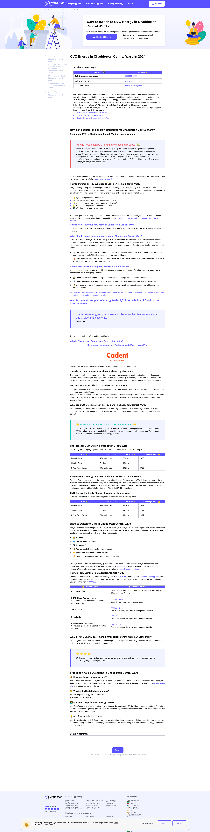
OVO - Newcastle (91, 809)
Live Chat (128, 81)
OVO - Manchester (111, 800)
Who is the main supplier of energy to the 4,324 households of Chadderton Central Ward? (57, 68)
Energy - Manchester (71, 803)
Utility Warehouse (111, 805)
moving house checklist (103, 179)
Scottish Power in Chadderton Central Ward (93, 118)
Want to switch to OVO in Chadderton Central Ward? (56, 86)
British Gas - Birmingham (93, 803)
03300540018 (122, 566)
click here (144, 755)
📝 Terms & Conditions (134, 814)
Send (117, 750)
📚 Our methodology (133, 805)
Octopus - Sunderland (92, 805)
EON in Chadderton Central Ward (90, 115)
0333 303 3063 (121, 577)
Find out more (103, 37)
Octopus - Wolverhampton (93, 807)
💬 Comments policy (133, 816)
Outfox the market (111, 802)
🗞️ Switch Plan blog (133, 800)
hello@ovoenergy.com (133, 86)
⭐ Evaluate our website (134, 809)
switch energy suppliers (129, 569)
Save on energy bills (94, 4)
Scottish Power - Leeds (72, 805)
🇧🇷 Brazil (130, 831)
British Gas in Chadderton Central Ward (92, 113)
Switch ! (158, 4)
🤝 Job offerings (132, 807)
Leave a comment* (79, 734)
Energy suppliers (74, 4)
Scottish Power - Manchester (73, 809)
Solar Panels (109, 816)
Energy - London (70, 800)
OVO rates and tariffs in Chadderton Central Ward (57, 78)
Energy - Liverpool (70, 802)
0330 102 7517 (94, 582)
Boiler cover (69, 816)
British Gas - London (92, 802)
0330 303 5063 (131, 76)
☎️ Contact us (131, 803)
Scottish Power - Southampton (94, 800)
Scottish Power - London (72, 807)
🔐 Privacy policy (132, 812)
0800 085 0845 (117, 599)
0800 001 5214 (117, 608)
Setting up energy (115, 4)
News (130, 4)
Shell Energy (109, 803)
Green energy (90, 816)
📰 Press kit (130, 810)
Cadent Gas (143, 345)
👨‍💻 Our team (131, 802)
